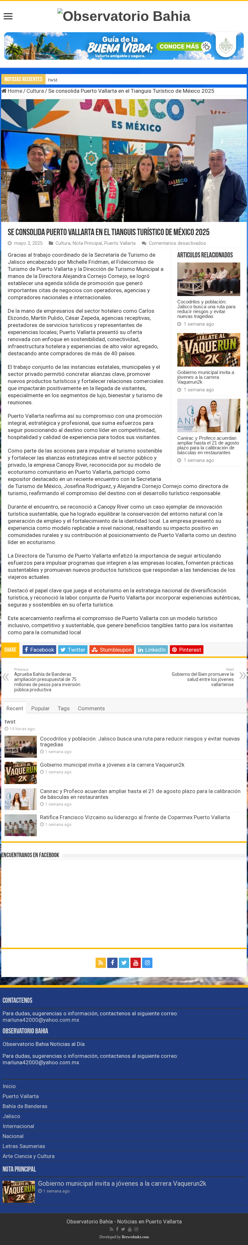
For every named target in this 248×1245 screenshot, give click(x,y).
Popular (40, 708)
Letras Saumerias (24, 1146)
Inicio (9, 1086)
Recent (14, 708)
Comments (91, 708)
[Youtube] (135, 963)
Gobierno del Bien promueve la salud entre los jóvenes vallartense (203, 677)
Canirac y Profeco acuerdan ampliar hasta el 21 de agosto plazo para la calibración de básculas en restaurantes (208, 445)
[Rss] (101, 963)
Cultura (35, 91)
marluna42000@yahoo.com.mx (41, 1020)
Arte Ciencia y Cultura (29, 1156)
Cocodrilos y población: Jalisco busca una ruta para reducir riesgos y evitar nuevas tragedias (206, 309)
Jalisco (11, 1116)
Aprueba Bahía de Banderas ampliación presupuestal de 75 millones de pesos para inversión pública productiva (47, 679)
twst (52, 80)
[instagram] (147, 963)
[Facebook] (112, 963)
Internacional (18, 1126)
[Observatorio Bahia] (124, 15)
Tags (64, 708)
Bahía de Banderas (25, 1106)
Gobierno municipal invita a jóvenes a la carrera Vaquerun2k (205, 377)
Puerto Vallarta (120, 243)
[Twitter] (124, 963)
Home (14, 91)
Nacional (13, 1136)
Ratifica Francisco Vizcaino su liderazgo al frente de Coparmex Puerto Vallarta (135, 817)
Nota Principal (87, 243)
